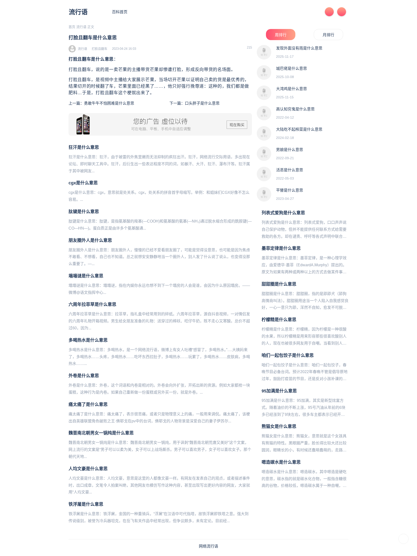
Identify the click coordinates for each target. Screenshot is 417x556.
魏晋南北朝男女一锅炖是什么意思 (101, 433)
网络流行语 (208, 546)
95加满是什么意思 (279, 391)
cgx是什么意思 (83, 183)
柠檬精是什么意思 (279, 319)
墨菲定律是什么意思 (281, 248)
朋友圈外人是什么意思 (90, 240)
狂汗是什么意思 (84, 147)
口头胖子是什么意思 (202, 103)
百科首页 (119, 12)
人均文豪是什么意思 (88, 468)
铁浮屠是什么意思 (86, 504)
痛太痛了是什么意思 (88, 404)
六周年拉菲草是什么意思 (92, 304)
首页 (72, 27)
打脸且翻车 (99, 49)
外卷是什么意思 (84, 375)
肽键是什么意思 (84, 211)
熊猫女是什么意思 (279, 426)
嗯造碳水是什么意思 (281, 462)
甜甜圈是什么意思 (279, 284)
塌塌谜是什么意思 (86, 276)
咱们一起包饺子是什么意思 (288, 355)
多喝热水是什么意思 (88, 340)
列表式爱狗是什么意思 (283, 212)
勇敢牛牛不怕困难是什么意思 (109, 103)
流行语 (78, 12)
